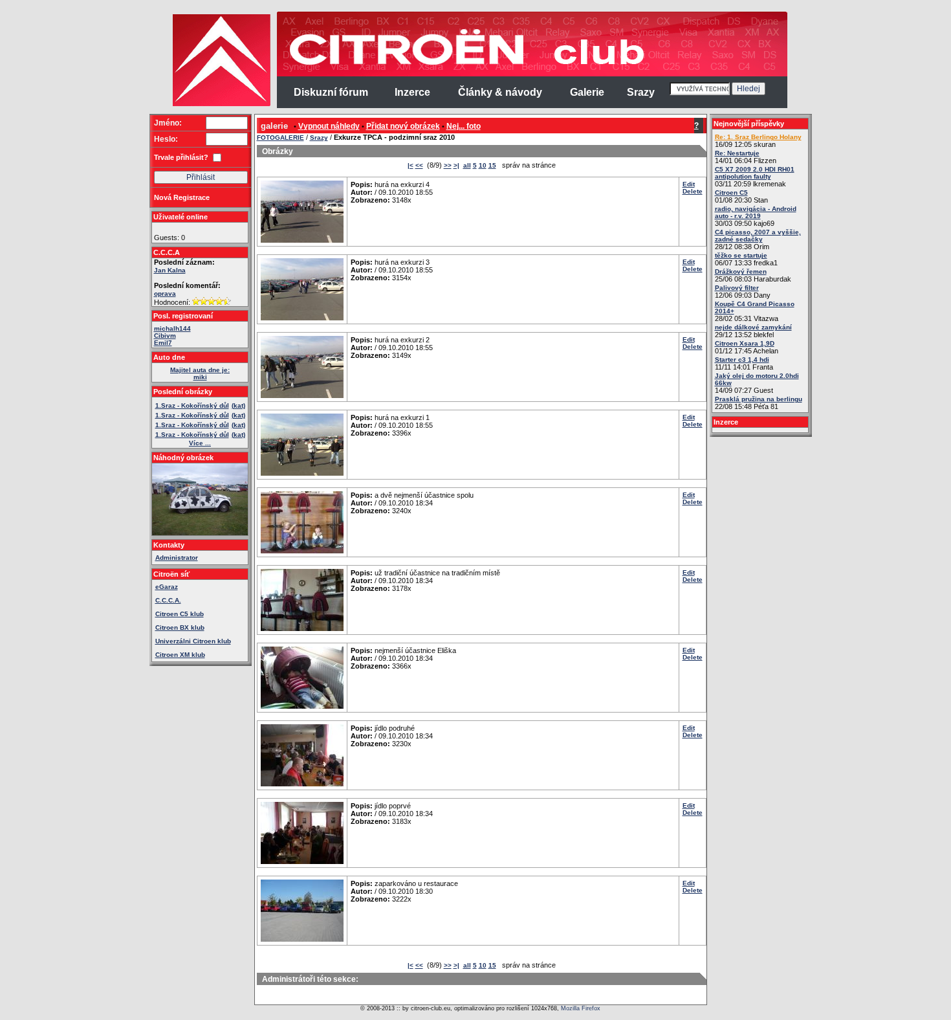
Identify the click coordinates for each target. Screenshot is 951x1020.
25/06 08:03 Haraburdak (753, 275)
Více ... (200, 443)
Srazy (319, 137)
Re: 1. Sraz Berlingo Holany (758, 136)
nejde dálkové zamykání (753, 327)
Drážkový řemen (741, 271)
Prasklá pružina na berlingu (758, 399)
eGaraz (166, 586)
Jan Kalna (170, 270)
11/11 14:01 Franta (744, 363)
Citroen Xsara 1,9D (744, 343)
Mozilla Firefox (580, 1008)
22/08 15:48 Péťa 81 (758, 402)
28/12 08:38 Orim (758, 239)
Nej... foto (463, 126)
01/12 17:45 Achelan (746, 347)
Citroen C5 (731, 192)
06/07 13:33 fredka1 (746, 259)
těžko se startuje (741, 255)
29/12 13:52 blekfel (753, 331)
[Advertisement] (99, 207)
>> (448, 165)
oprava (165, 293)
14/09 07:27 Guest (757, 383)
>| (456, 165)
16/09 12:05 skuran (758, 140)
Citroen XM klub (180, 654)
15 (492, 165)
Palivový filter (737, 287)
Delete (693, 191)
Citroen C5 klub (179, 613)
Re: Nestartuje (737, 153)
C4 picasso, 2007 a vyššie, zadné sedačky (758, 235)
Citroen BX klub (179, 627)
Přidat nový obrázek (403, 126)
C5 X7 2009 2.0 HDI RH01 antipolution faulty (754, 173)
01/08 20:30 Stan (741, 196)
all (467, 165)
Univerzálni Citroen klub (193, 641)
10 (482, 165)
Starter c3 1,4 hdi (742, 359)
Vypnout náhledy (329, 126)
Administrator (176, 557)
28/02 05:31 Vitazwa (754, 311)
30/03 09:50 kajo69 (755, 216)
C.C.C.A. (168, 600)
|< (410, 165)
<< (419, 165)
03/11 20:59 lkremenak (754, 177)
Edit (689, 184)
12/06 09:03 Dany (743, 291)
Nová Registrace (182, 197)
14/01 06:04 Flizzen (745, 157)
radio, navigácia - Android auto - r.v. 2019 (755, 212)
